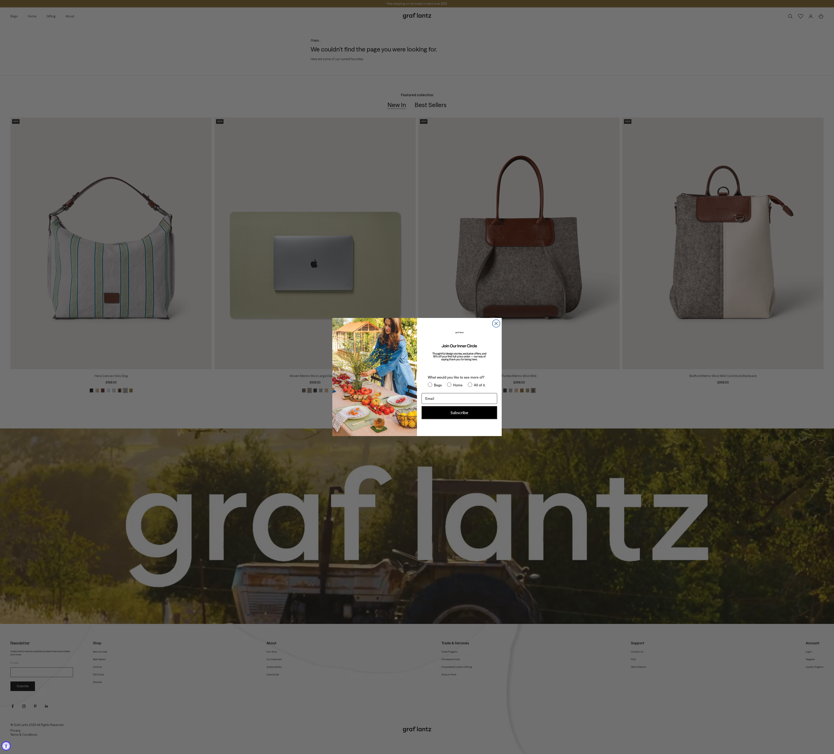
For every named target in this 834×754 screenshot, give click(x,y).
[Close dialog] (496, 323)
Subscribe (459, 412)
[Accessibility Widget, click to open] (6, 746)
